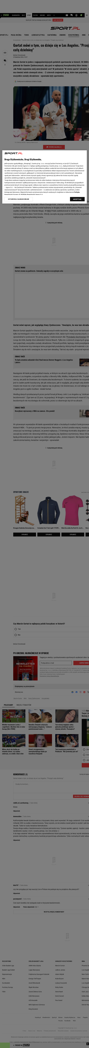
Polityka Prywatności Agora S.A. (32, 194)
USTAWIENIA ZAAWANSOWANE (18, 199)
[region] (44, 176)
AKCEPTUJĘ (77, 199)
